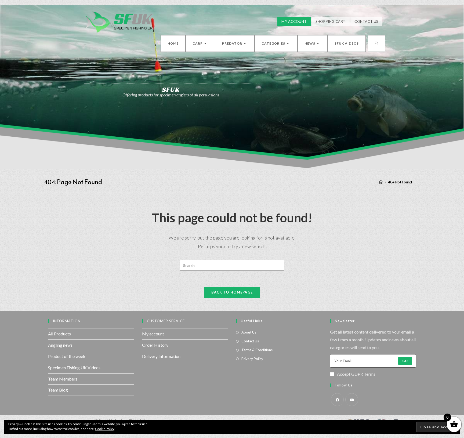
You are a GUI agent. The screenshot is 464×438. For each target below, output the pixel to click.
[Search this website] (232, 264)
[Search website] (376, 43)
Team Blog (58, 389)
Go (405, 361)
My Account (294, 21)
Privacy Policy (252, 359)
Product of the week (66, 356)
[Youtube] (351, 399)
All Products (59, 333)
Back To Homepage (232, 292)
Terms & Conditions (257, 350)
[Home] (381, 182)
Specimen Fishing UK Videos (74, 367)
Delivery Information (161, 356)
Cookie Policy (104, 429)
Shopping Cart (331, 21)
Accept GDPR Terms (356, 374)
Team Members (62, 378)
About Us (248, 332)
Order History (155, 344)
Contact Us (366, 21)
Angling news (60, 344)
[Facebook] (337, 399)
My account (153, 333)
